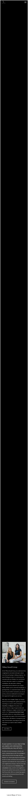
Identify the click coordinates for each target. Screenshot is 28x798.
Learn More (7, 792)
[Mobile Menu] (25, 2)
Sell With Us (14, 697)
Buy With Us (14, 693)
